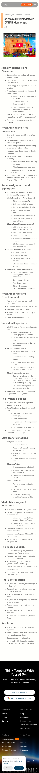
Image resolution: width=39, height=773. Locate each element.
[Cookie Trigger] (34, 761)
